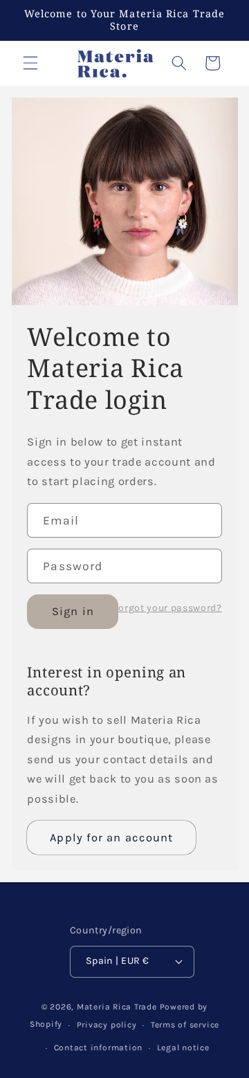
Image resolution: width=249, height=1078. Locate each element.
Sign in (73, 611)
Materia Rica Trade (117, 1007)
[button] (30, 63)
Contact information (98, 1047)
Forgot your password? (167, 608)
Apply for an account (111, 837)
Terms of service (185, 1025)
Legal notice (183, 1047)
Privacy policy (107, 1025)
